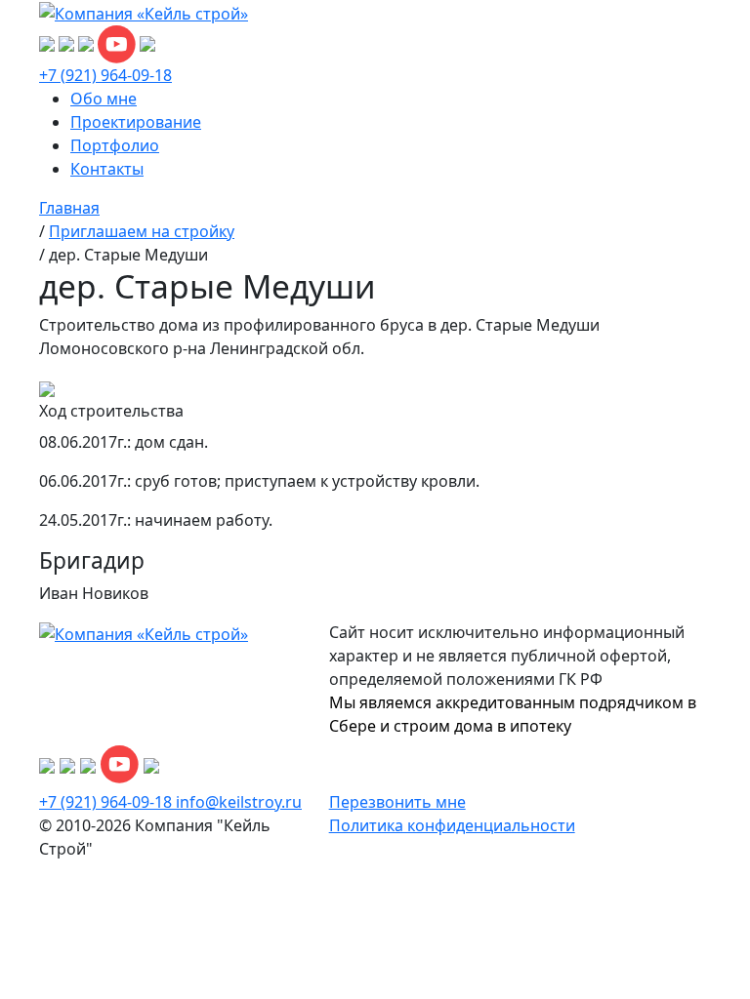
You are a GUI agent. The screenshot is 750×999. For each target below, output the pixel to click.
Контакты (107, 169)
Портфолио (114, 145)
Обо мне (103, 98)
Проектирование (135, 122)
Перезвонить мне (397, 802)
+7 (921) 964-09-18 (105, 75)
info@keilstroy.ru (239, 802)
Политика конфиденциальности (452, 825)
